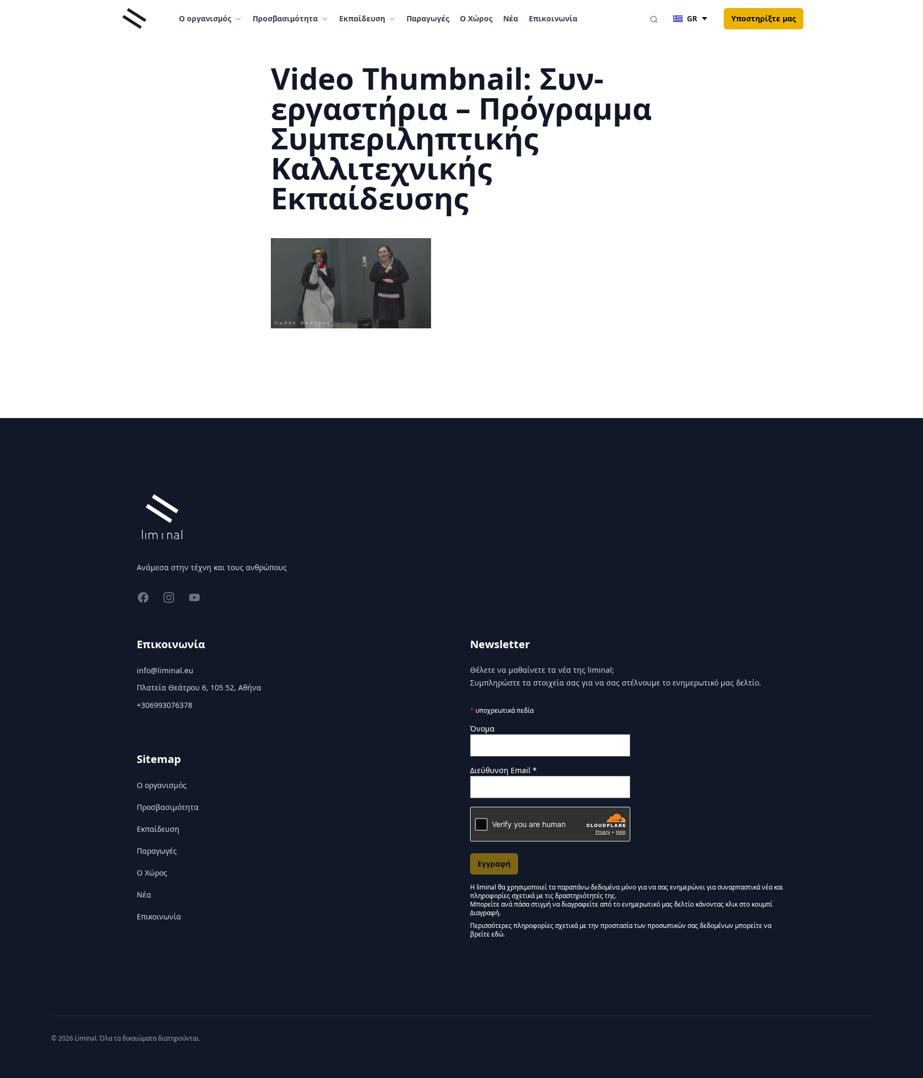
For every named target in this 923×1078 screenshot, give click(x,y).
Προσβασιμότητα (168, 807)
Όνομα (482, 728)
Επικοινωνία (553, 18)
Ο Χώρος (476, 18)
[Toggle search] (654, 18)
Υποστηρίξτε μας (763, 18)
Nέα (510, 18)
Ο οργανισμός (161, 785)
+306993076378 (164, 705)
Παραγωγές (427, 18)
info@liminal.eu (165, 670)
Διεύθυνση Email (503, 770)
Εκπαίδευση (158, 829)
